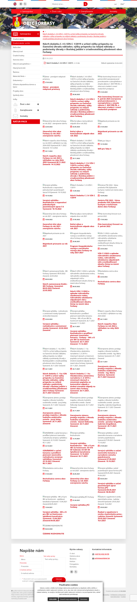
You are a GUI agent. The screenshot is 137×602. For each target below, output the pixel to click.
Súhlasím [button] (53, 599)
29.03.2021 (104, 507)
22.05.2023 (48, 127)
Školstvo (16, 72)
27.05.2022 (76, 219)
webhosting (30, 595)
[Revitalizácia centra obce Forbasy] (110, 272)
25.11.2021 (104, 362)
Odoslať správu (59, 580)
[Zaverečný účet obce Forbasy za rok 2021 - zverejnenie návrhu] (55, 215)
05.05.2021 (104, 479)
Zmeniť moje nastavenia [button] (68, 599)
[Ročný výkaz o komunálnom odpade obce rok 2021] (82, 215)
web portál (23, 595)
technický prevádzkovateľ (19, 598)
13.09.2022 (76, 191)
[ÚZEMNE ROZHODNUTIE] (55, 525)
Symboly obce (18, 95)
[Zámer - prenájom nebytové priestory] (55, 77)
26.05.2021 (76, 474)
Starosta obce (18, 60)
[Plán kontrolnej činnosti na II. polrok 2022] (110, 215)
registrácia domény (22, 597)
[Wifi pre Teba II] (110, 140)
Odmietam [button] (83, 599)
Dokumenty (17, 80)
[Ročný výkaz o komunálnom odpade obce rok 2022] (82, 122)
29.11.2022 (76, 158)
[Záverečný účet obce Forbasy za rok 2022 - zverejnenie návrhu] (55, 122)
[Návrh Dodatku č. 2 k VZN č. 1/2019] (82, 186)
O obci (72, 553)
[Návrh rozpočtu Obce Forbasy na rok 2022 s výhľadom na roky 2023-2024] (110, 313)
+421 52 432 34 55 (102, 554)
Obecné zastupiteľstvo (21, 64)
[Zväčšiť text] (122, 4)
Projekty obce (18, 91)
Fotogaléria (74, 564)
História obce (75, 556)
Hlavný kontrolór (19, 68)
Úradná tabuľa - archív (21, 43)
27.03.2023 (48, 82)
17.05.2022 (104, 219)
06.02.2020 (48, 529)
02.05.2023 (76, 127)
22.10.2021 (48, 446)
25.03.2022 (48, 239)
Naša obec (17, 47)
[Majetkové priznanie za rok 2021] (55, 234)
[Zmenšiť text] (116, 4)
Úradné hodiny (18, 55)
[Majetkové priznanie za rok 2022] (110, 122)
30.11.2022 (48, 151)
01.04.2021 (76, 500)
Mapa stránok (15, 595)
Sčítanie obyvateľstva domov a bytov (24, 85)
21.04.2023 (104, 127)
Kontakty (113, 11)
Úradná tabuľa (18, 39)
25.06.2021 (76, 241)
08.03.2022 (48, 279)
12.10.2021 (76, 439)
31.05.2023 (104, 92)
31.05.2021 (48, 474)
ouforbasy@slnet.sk (102, 558)
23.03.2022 (104, 249)
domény (13, 597)
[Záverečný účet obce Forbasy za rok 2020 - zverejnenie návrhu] (82, 469)
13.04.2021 (48, 507)
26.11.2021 (76, 326)
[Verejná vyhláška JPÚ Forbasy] (82, 497)
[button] (26, 11)
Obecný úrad (18, 51)
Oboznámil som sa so (34, 580)
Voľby (15, 99)
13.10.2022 (104, 144)
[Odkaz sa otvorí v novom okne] (21, 4)
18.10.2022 (48, 196)
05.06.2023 (76, 94)
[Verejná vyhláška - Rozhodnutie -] (82, 434)
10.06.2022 (48, 219)
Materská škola (19, 76)
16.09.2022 (104, 196)
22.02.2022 (104, 277)
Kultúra (72, 561)
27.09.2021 (104, 446)
